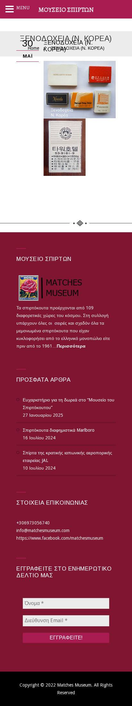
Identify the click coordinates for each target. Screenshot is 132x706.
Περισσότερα (71, 346)
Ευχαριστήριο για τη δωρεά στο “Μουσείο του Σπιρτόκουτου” (68, 403)
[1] (65, 147)
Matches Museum (74, 685)
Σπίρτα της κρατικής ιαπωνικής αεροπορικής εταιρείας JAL (67, 456)
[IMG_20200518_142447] (80, 89)
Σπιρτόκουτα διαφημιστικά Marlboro (59, 430)
